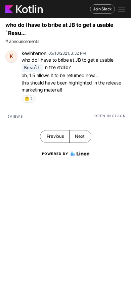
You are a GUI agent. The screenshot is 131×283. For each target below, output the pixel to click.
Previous (55, 136)
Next (80, 136)
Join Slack (102, 8)
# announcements (22, 41)
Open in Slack (110, 116)
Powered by (55, 154)
